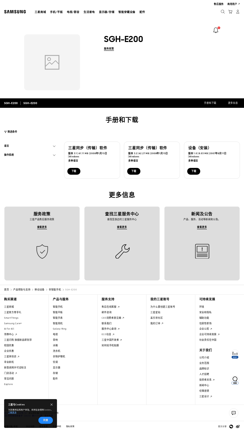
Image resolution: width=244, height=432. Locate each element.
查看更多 (42, 227)
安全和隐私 (205, 312)
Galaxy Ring (59, 328)
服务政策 (109, 48)
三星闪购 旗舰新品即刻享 (18, 339)
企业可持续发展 (208, 334)
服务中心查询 (109, 328)
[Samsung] (15, 11)
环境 (201, 306)
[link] (216, 30)
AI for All (9, 328)
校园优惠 (9, 345)
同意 (45, 420)
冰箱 (55, 345)
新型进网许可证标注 (15, 367)
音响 (55, 339)
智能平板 (58, 312)
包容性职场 (205, 323)
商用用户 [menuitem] (232, 4)
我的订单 (155, 323)
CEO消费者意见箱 (112, 317)
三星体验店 (10, 356)
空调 (55, 362)
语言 (6, 146)
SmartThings (11, 317)
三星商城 (9, 306)
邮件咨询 (106, 312)
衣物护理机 (59, 356)
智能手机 (58, 306)
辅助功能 (204, 317)
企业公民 (204, 328)
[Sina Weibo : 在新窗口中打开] (238, 426)
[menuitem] (40, 12)
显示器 (56, 367)
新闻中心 (204, 385)
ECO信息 (107, 334)
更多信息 (233, 103)
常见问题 (9, 378)
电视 (55, 334)
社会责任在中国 (208, 339)
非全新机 (9, 362)
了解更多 (12, 412)
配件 (55, 378)
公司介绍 (204, 357)
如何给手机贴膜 (110, 345)
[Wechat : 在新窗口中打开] (231, 426)
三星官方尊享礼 (12, 312)
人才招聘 (204, 374)
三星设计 (204, 396)
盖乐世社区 (156, 317)
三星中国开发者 (110, 339)
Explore (8, 384)
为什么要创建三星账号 (162, 306)
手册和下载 (210, 103)
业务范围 (204, 363)
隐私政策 (70, 426)
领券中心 (9, 334)
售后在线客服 (109, 306)
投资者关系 (205, 379)
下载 (73, 171)
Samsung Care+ (13, 323)
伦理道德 (204, 390)
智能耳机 (58, 323)
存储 (55, 373)
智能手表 (58, 317)
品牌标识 (204, 368)
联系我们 (106, 323)
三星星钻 (155, 312)
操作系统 (9, 155)
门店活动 (9, 373)
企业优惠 (9, 351)
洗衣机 (56, 351)
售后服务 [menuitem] (219, 4)
